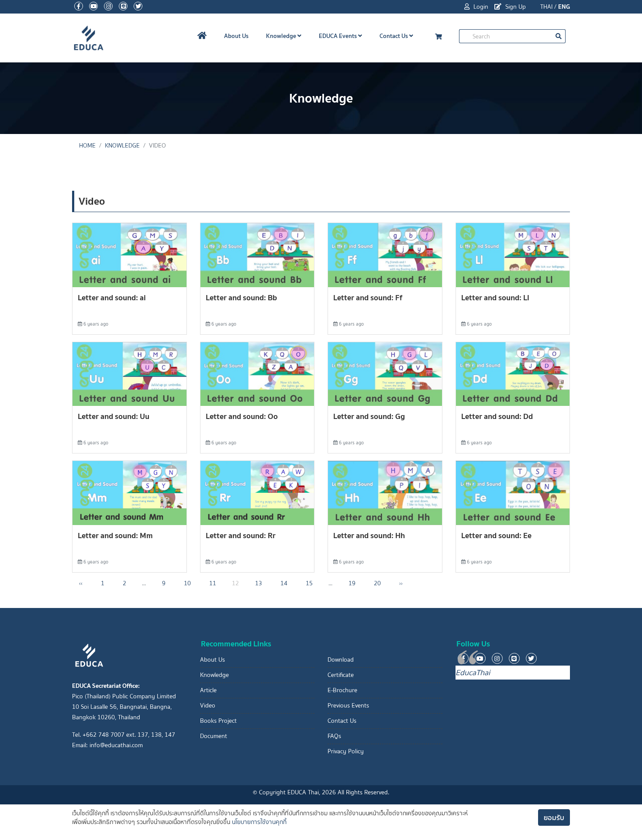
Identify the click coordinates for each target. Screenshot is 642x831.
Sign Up (515, 6)
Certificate (341, 675)
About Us (236, 36)
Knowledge (281, 36)
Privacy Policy (346, 751)
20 (377, 583)
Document (213, 736)
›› (401, 583)
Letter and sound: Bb (241, 297)
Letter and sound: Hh (369, 535)
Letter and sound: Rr (241, 535)
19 (352, 583)
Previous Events (348, 705)
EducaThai (473, 672)
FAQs (334, 736)
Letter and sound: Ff (367, 297)
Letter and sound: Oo (242, 416)
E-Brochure (342, 690)
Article (208, 690)
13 (258, 583)
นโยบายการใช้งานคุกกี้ (259, 822)
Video (207, 705)
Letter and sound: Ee (496, 535)
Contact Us (394, 36)
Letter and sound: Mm (115, 535)
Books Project (218, 720)
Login (480, 6)
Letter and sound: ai (112, 297)
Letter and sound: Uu (113, 416)
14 (283, 583)
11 (212, 583)
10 (187, 583)
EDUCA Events (338, 36)
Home (87, 145)
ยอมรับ (554, 817)
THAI (546, 6)
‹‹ (81, 583)
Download (341, 659)
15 (309, 583)
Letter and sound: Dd (497, 416)
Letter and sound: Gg (369, 416)
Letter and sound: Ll (495, 297)
